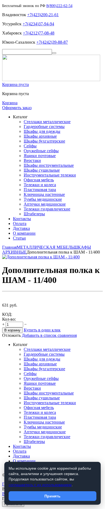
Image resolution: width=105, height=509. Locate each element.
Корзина (10, 103)
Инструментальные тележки (50, 175)
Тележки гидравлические (47, 209)
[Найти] (54, 53)
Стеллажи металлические (47, 121)
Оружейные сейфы (41, 150)
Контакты (22, 218)
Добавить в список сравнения (49, 335)
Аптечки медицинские (45, 204)
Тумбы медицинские (43, 199)
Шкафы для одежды (42, 131)
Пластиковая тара (40, 189)
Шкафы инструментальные (49, 165)
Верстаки (32, 160)
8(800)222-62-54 (59, 6)
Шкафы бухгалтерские (44, 141)
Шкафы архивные (40, 136)
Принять (52, 496)
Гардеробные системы (44, 126)
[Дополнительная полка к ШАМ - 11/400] (41, 257)
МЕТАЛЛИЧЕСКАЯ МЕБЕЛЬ (45, 247)
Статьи (19, 238)
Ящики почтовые (40, 155)
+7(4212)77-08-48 (38, 33)
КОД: (7, 314)
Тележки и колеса (40, 184)
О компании (24, 233)
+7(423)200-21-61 (43, 14)
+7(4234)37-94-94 (38, 24)
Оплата (19, 223)
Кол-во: (9, 319)
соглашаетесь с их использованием (40, 485)
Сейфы (30, 146)
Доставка (21, 228)
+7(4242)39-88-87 (52, 42)
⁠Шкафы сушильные (42, 170)
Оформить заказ (17, 107)
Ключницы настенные (44, 194)
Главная (9, 247)
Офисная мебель (39, 180)
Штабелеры (34, 214)
